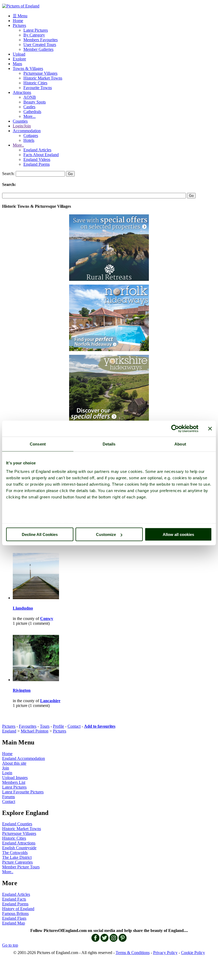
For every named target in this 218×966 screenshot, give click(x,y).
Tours (44, 726)
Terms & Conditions (133, 952)
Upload (19, 54)
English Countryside (19, 848)
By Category (34, 35)
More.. (18, 145)
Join (5, 768)
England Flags (14, 918)
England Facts (14, 899)
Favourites (27, 726)
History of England (18, 908)
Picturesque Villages (40, 73)
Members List (13, 782)
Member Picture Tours (21, 867)
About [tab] (180, 444)
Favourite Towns (37, 87)
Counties (20, 121)
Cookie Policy (193, 952)
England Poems (36, 164)
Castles (29, 107)
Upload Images (15, 777)
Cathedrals (32, 111)
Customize (106, 534)
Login (7, 773)
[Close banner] (210, 429)
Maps (17, 63)
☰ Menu (20, 16)
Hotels (28, 140)
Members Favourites (40, 40)
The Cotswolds (15, 852)
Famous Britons (15, 913)
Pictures (19, 25)
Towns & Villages (28, 68)
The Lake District (17, 857)
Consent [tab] (38, 444)
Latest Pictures (35, 30)
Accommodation (27, 130)
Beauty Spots (34, 102)
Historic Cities (35, 83)
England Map (13, 923)
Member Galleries (38, 49)
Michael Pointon (34, 731)
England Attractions (18, 843)
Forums (8, 796)
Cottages (30, 135)
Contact (74, 726)
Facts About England (41, 154)
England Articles (37, 150)
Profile (58, 726)
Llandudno (23, 608)
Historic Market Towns (42, 78)
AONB (29, 97)
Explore (19, 59)
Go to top (10, 945)
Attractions (22, 92)
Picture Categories (17, 862)
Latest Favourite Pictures (23, 792)
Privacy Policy (165, 952)
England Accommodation (23, 758)
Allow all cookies (178, 534)
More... (29, 116)
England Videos (36, 159)
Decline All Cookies (40, 534)
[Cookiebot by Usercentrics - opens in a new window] (175, 429)
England (9, 731)
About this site (14, 763)
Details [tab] (109, 444)
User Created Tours (39, 44)
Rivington (22, 690)
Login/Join (22, 126)
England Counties (17, 824)
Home (18, 20)
